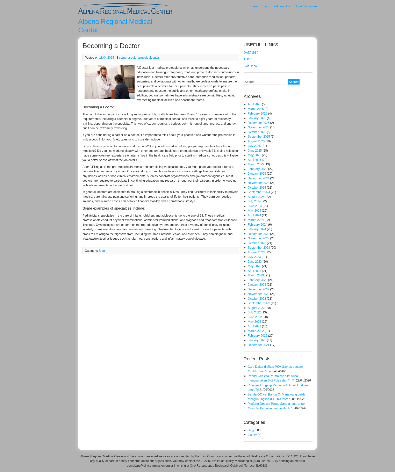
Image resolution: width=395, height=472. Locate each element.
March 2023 (256, 275)
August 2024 (256, 196)
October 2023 (257, 243)
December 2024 (258, 178)
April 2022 (254, 326)
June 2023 (255, 261)
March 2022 (256, 331)
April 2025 (254, 159)
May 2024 (254, 210)
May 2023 (254, 266)
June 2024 (255, 206)
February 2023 (257, 280)
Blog (265, 6)
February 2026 (257, 113)
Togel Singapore (306, 6)
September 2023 (259, 247)
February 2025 (257, 169)
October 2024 (257, 187)
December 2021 (258, 345)
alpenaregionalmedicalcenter (140, 57)
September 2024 (259, 192)
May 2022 (254, 321)
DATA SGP (251, 52)
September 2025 (259, 136)
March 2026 (256, 108)
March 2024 (256, 220)
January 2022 (257, 340)
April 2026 (254, 104)
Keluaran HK (281, 6)
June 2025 (255, 150)
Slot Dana (250, 66)
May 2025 (254, 155)
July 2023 (254, 257)
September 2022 (259, 303)
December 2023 (258, 233)
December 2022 (258, 289)
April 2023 (254, 271)
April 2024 (254, 215)
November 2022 (258, 294)
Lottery (252, 434)
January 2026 (257, 118)
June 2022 (255, 317)
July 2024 (254, 201)
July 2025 (254, 145)
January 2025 (257, 173)
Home (253, 6)
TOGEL (249, 59)
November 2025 (258, 127)
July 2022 (254, 312)
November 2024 (258, 182)
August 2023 (256, 252)
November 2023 (258, 238)
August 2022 (256, 308)
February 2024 (257, 224)
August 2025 (256, 141)
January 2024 (257, 229)
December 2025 (258, 122)
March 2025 (256, 164)
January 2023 (257, 284)
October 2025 (257, 132)
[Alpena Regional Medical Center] (125, 14)
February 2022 (257, 335)
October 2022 (257, 298)
